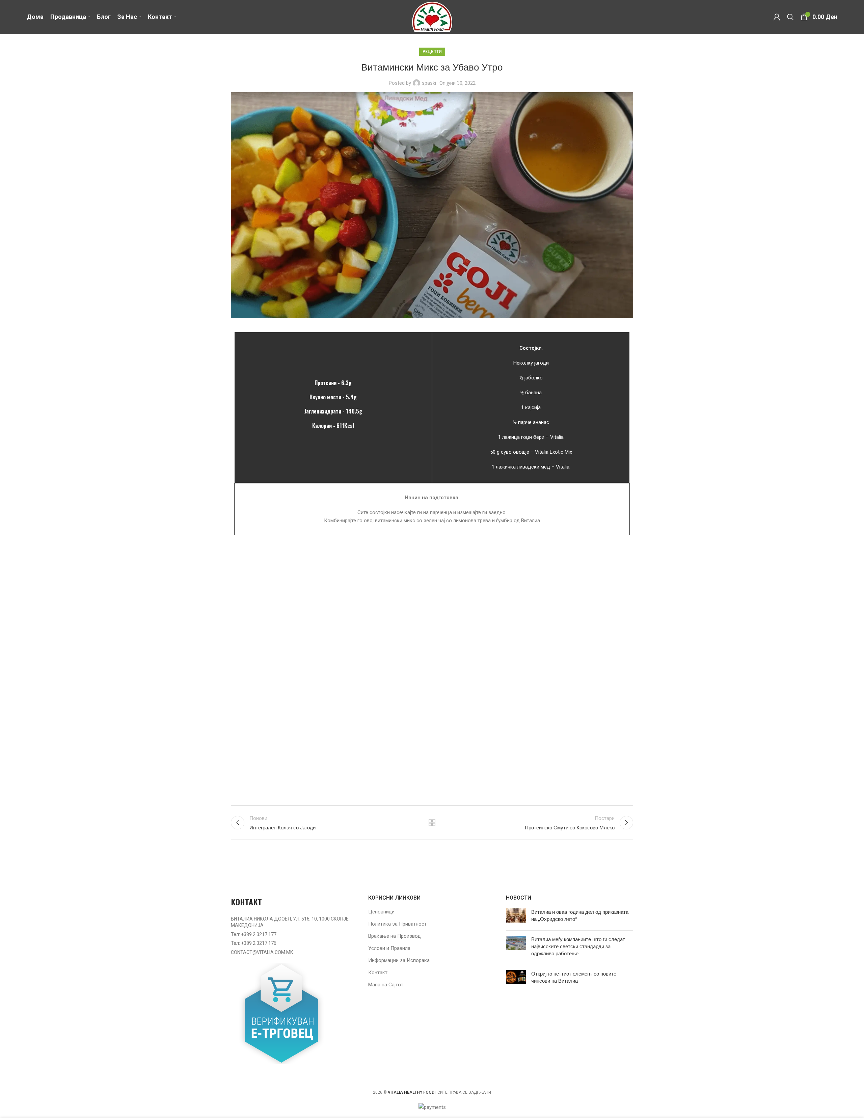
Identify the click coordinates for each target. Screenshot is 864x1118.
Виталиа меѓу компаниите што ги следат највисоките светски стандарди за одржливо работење (578, 946)
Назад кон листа (432, 822)
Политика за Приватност (397, 924)
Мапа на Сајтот (385, 985)
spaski (429, 83)
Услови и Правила (389, 948)
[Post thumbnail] (516, 916)
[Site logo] (432, 17)
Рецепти (432, 51)
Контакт (377, 972)
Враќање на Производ (394, 936)
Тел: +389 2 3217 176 (253, 943)
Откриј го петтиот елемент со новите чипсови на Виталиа (573, 977)
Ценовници (381, 912)
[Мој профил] (777, 17)
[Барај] (790, 17)
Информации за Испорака (399, 960)
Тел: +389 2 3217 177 (253, 934)
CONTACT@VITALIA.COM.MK (262, 952)
